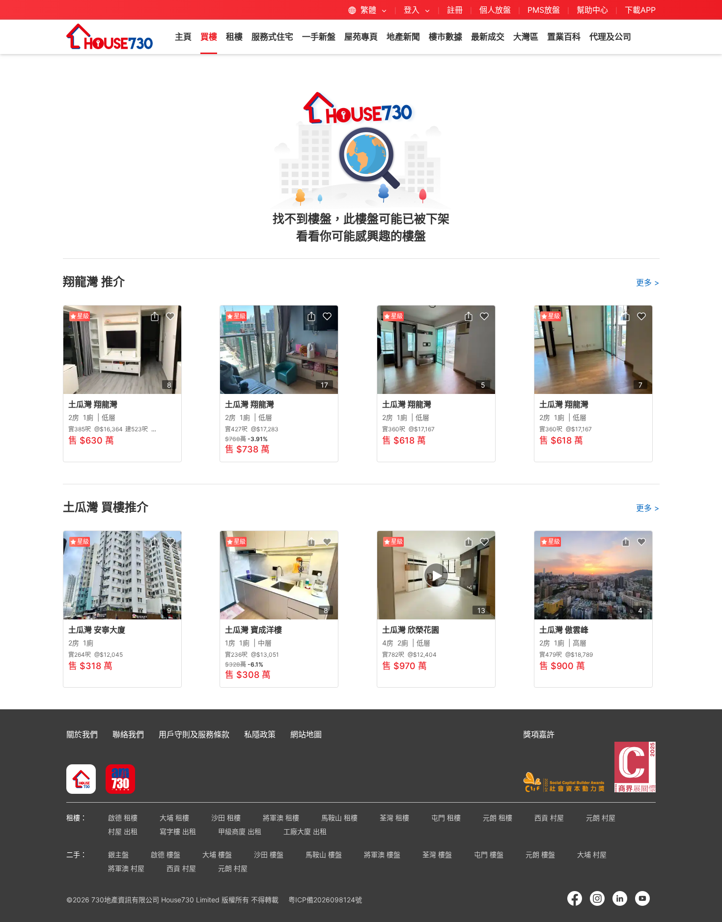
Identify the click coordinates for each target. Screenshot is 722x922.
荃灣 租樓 (394, 817)
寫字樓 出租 (178, 831)
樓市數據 (445, 37)
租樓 (234, 37)
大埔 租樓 (174, 817)
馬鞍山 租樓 (339, 817)
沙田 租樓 (226, 817)
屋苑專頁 (361, 37)
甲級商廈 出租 (239, 831)
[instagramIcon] (597, 898)
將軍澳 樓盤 (382, 854)
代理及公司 (610, 37)
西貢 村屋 (549, 817)
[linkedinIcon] (619, 898)
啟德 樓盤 (165, 854)
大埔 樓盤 (217, 854)
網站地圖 (306, 734)
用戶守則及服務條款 (194, 734)
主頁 (183, 37)
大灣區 (525, 37)
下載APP (640, 10)
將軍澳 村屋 (126, 868)
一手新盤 (318, 37)
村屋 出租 (123, 831)
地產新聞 (403, 37)
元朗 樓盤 (540, 854)
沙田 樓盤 (268, 854)
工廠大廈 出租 (305, 831)
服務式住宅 (272, 37)
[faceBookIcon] (574, 898)
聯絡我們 (128, 734)
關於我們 (82, 734)
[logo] (109, 36)
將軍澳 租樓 (281, 817)
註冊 (455, 10)
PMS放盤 (544, 10)
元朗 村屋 (600, 817)
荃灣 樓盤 (437, 854)
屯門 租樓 (446, 817)
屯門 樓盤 (488, 854)
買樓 (208, 37)
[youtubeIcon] (642, 898)
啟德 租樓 (123, 817)
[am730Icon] (116, 780)
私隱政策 (260, 734)
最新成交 (487, 37)
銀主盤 (118, 854)
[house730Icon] (81, 780)
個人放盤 (495, 10)
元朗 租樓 (497, 817)
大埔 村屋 (592, 854)
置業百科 (564, 37)
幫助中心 (594, 10)
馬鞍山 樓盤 (323, 854)
